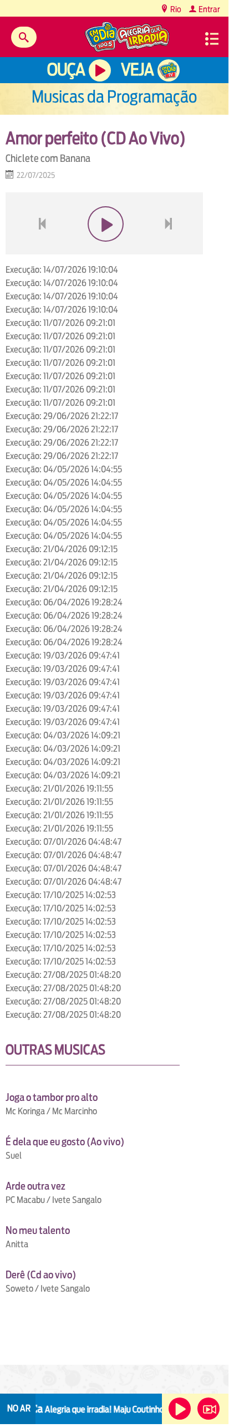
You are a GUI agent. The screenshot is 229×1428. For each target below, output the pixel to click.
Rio (175, 9)
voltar (38, 250)
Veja (137, 69)
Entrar (208, 9)
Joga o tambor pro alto (52, 1097)
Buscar (24, 37)
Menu (211, 39)
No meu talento (38, 1230)
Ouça (66, 69)
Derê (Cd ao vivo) (41, 1275)
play (104, 250)
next (170, 250)
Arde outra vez (35, 1186)
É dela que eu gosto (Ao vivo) (65, 1142)
